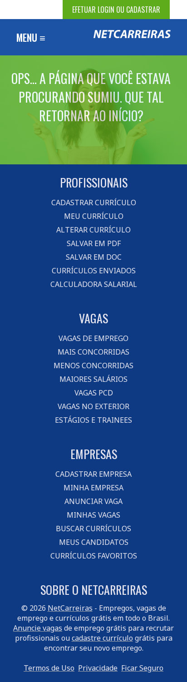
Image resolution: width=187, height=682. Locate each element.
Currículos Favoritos (93, 556)
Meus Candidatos (93, 542)
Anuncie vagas (37, 628)
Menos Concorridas (93, 366)
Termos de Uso (49, 668)
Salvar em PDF (94, 243)
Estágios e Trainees (93, 420)
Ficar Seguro (142, 668)
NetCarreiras (70, 608)
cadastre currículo (102, 638)
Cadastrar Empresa (93, 474)
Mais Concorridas (93, 352)
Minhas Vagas (93, 515)
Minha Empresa (93, 488)
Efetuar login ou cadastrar (116, 9)
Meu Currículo (93, 216)
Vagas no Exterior (93, 406)
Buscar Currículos (93, 529)
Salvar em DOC (94, 257)
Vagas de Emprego (93, 338)
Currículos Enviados (94, 271)
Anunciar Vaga (93, 501)
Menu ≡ (30, 37)
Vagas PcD (93, 393)
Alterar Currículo (93, 230)
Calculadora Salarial (93, 284)
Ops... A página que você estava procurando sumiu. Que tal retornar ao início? (91, 97)
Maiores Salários (93, 379)
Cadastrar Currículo (93, 203)
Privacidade (98, 668)
